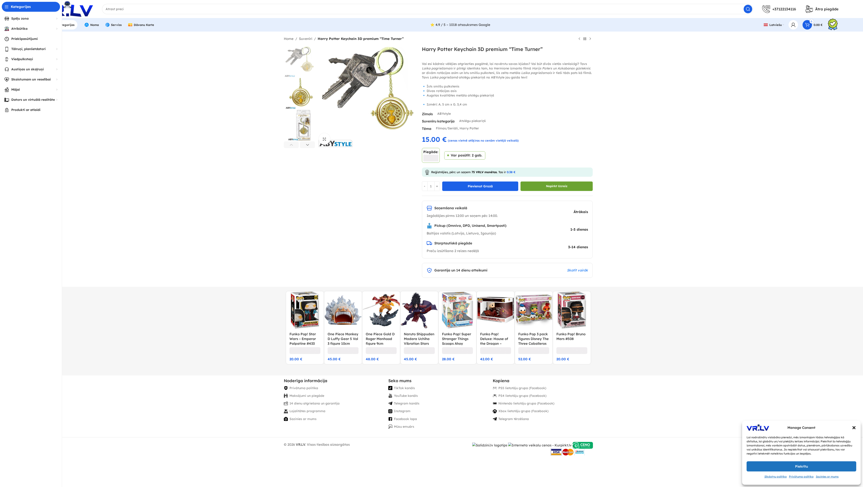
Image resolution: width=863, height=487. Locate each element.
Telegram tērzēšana (513, 419)
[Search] (748, 9)
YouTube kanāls (406, 396)
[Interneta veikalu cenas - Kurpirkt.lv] (540, 445)
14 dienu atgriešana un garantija (314, 403)
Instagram (402, 411)
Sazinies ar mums (827, 476)
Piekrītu (801, 466)
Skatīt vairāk (577, 270)
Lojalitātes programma (307, 411)
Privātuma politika (801, 476)
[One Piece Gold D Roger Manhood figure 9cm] (381, 310)
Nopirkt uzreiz (556, 186)
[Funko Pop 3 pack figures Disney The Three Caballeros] (534, 310)
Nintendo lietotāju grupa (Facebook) (526, 403)
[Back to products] (585, 39)
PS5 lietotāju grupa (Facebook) (522, 388)
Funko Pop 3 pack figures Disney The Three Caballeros (533, 339)
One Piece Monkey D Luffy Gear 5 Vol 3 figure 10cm (343, 339)
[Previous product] (579, 39)
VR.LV (300, 444)
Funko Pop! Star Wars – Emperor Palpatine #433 (302, 339)
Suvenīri (305, 39)
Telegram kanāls (406, 403)
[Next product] (590, 39)
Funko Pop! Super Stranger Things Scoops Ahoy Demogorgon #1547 (456, 343)
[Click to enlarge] (324, 139)
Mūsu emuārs (404, 427)
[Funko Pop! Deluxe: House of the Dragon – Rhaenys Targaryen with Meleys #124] (495, 310)
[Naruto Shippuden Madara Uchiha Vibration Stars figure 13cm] (419, 310)
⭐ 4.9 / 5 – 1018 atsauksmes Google (460, 25)
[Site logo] (65, 9)
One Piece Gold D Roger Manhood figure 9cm (380, 339)
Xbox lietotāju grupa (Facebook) (523, 411)
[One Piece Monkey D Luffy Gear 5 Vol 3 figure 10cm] (343, 310)
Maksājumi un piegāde (306, 396)
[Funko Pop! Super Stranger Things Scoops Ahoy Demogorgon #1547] (457, 310)
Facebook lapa (405, 419)
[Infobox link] (832, 25)
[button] (854, 427)
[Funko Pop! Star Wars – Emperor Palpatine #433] (305, 310)
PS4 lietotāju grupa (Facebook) (522, 396)
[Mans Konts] (793, 24)
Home (289, 39)
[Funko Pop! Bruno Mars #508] (572, 310)
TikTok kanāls (404, 388)
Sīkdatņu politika (775, 476)
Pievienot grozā (480, 186)
